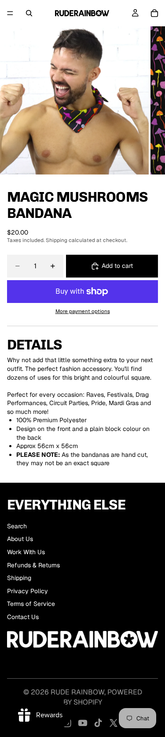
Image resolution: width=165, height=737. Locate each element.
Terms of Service (31, 604)
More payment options (82, 311)
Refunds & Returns (33, 565)
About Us (20, 539)
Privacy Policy (27, 591)
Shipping (19, 578)
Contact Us (23, 617)
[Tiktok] (98, 723)
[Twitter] (113, 723)
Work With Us (26, 552)
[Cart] (154, 13)
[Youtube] (82, 723)
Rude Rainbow (77, 692)
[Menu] (10, 13)
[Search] (29, 13)
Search (17, 526)
